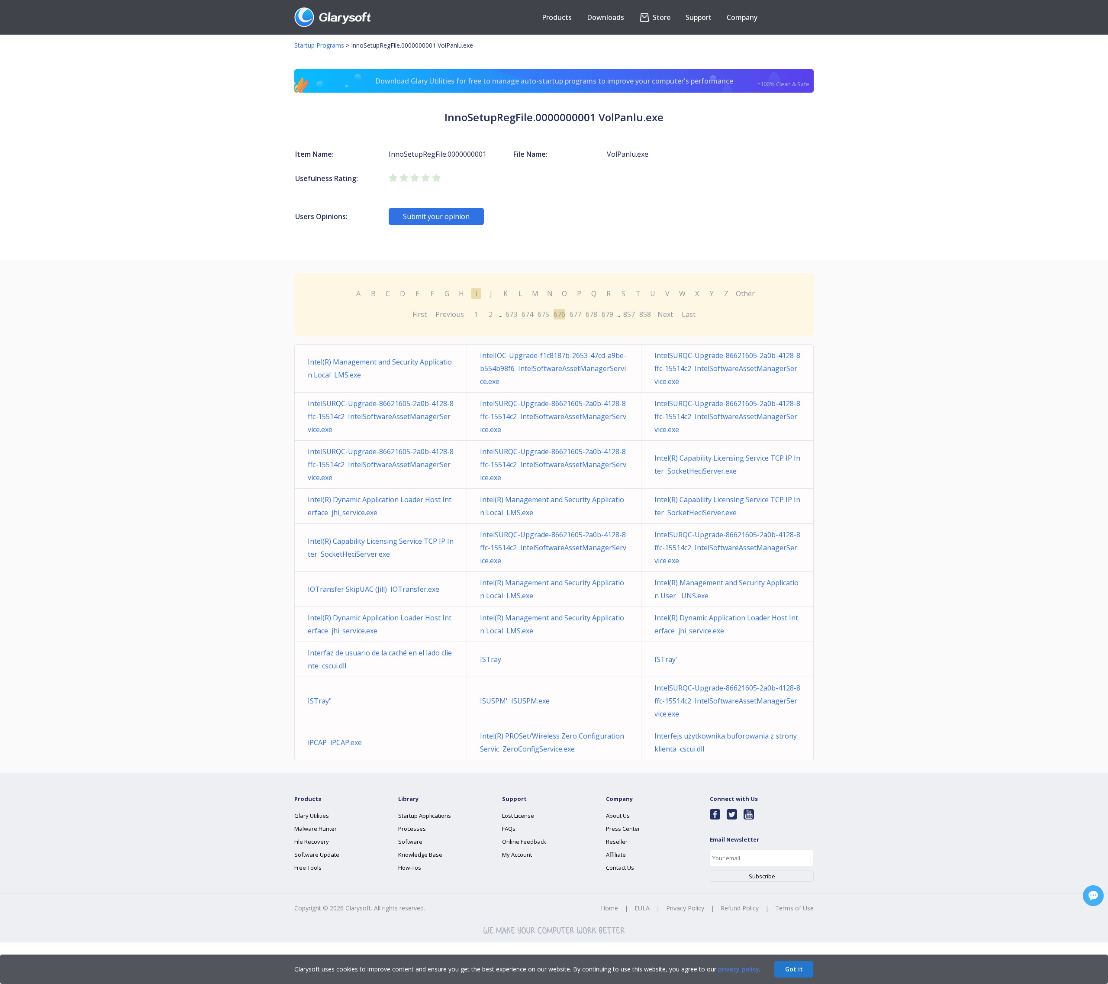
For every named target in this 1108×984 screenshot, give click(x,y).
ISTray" (321, 701)
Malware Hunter (315, 828)
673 (511, 314)
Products (557, 17)
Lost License (518, 815)
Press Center (623, 828)
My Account (517, 854)
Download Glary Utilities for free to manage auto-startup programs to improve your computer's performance (592, 82)
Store (660, 17)
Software (410, 841)
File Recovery (311, 841)
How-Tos (409, 867)
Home (609, 908)
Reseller (617, 841)
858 (645, 314)
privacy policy (738, 969)
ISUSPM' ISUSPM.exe (515, 701)
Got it (794, 969)
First (419, 314)
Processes (412, 828)
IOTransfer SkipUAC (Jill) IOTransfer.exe (373, 589)
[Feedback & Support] (1093, 895)
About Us (618, 815)
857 (629, 314)
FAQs (508, 828)
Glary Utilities (311, 815)
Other (745, 293)
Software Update (316, 854)
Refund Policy (740, 908)
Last (689, 314)
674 (527, 314)
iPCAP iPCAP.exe (335, 742)
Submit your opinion (436, 216)
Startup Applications (424, 815)
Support (699, 17)
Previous (449, 314)
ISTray (492, 659)
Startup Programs (319, 45)
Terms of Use (794, 908)
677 (575, 314)
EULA (642, 908)
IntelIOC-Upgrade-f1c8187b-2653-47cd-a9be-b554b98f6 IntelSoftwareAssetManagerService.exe (553, 368)
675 (543, 314)
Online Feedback (524, 841)
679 (607, 314)
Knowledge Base (420, 854)
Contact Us (620, 867)
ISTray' (667, 659)
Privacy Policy (685, 908)
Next (665, 314)
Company (742, 17)
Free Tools (308, 867)
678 (591, 314)
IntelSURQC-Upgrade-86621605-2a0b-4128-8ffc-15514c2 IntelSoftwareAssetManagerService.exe (727, 368)
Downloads (605, 17)
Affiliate (616, 854)
